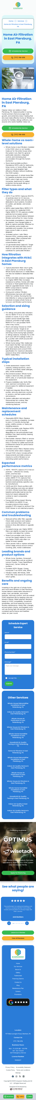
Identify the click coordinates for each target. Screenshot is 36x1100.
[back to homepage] (18, 5)
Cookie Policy (10, 1070)
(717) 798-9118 (18, 1041)
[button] (29, 1096)
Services (21, 21)
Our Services (18, 966)
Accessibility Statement (23, 1067)
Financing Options (18, 978)
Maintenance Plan (18, 988)
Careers (18, 991)
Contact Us (18, 982)
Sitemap (18, 1072)
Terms (19, 678)
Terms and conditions (23, 1070)
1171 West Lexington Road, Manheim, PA (18, 1034)
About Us (18, 969)
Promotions (18, 994)
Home (11, 21)
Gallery (18, 972)
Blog (18, 985)
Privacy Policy (10, 1067)
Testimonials (18, 975)
